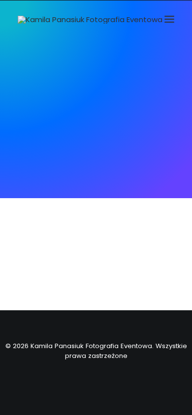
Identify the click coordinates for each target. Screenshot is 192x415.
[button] (169, 19)
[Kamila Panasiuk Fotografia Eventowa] (90, 20)
